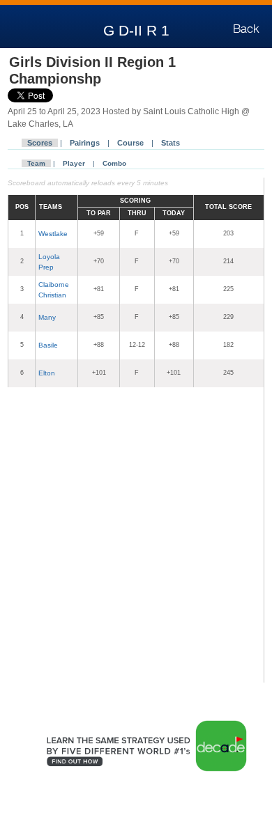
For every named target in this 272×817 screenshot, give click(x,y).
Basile (48, 345)
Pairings (85, 143)
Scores (39, 143)
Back (246, 29)
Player (74, 163)
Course (130, 143)
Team (36, 163)
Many (47, 317)
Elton (46, 373)
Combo (114, 163)
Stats (170, 143)
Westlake (53, 234)
